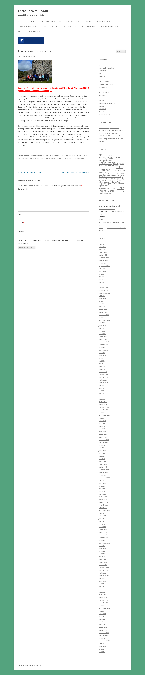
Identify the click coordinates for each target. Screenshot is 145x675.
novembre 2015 (104, 570)
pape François (121, 178)
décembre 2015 (104, 568)
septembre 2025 (104, 266)
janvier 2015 (103, 597)
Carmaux (102, 76)
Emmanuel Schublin (105, 168)
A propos (32, 22)
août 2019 (102, 448)
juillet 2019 (102, 451)
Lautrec (101, 98)
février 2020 (103, 434)
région (102, 183)
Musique (102, 106)
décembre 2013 (104, 633)
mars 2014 (102, 625)
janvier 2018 (103, 500)
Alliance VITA (108, 155)
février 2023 (103, 336)
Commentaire (24, 189)
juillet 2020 (102, 421)
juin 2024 (102, 301)
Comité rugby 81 (104, 82)
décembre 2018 (104, 470)
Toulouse (103, 193)
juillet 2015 (102, 581)
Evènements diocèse (104, 22)
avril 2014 (102, 622)
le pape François (104, 172)
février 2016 (103, 562)
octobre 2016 (103, 540)
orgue (113, 178)
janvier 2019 (103, 467)
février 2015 (103, 595)
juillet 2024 (102, 298)
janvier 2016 (103, 565)
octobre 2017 (103, 508)
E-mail (21, 223)
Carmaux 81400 (81, 155)
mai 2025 (102, 277)
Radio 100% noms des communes (75, 172)
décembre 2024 (104, 288)
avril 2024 (102, 304)
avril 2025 (102, 279)
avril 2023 (102, 331)
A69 (100, 65)
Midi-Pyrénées (104, 177)
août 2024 (102, 296)
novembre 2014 (104, 603)
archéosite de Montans (106, 157)
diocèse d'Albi (103, 165)
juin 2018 (102, 486)
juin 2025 (102, 274)
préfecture (103, 180)
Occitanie (102, 178)
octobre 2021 (103, 380)
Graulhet (102, 95)
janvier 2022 (103, 372)
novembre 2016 (104, 538)
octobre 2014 (103, 606)
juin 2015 (102, 584)
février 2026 (103, 252)
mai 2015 (102, 587)
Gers (124, 168)
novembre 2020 (104, 410)
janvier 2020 (103, 437)
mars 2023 (102, 334)
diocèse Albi (103, 87)
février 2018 (103, 497)
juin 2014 (102, 616)
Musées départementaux (49, 27)
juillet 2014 (102, 614)
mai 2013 (102, 652)
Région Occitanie (104, 186)
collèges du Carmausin (26, 158)
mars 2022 (102, 366)
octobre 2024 (103, 290)
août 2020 (102, 418)
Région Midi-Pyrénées (114, 184)
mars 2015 (102, 592)
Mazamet (102, 101)
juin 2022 (102, 358)
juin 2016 (102, 551)
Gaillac (101, 90)
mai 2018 (102, 489)
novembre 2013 (104, 635)
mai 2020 (102, 426)
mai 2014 (102, 619)
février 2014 (103, 627)
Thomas (101, 222)
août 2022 (102, 353)
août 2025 (102, 269)
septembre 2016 (104, 543)
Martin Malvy (102, 175)
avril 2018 (102, 491)
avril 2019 (102, 459)
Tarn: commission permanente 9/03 (32, 172)
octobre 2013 (103, 638)
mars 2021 (102, 399)
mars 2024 (102, 307)
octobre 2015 (103, 573)
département (113, 165)
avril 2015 (102, 589)
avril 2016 (102, 557)
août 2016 (102, 546)
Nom (20, 214)
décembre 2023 (104, 315)
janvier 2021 (103, 404)
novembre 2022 (104, 345)
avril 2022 (102, 364)
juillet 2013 (102, 646)
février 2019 (103, 464)
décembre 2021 (104, 375)
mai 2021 (102, 394)
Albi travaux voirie (73, 22)
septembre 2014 (104, 608)
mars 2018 (102, 494)
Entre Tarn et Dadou (33, 11)
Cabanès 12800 (70, 155)
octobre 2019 (103, 445)
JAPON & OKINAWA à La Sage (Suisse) (111, 136)
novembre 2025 (104, 260)
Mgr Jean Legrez (119, 175)
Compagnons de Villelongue (44, 158)
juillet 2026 (102, 247)
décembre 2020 (104, 407)
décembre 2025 (104, 258)
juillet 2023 (102, 326)
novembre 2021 (104, 377)
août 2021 (102, 385)
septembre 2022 (104, 350)
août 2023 (102, 323)
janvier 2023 (103, 339)
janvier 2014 (103, 630)
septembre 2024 (104, 293)
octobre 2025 (103, 263)
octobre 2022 (103, 347)
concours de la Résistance (63, 158)
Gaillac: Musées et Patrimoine (50, 22)
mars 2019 (102, 461)
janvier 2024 (103, 312)
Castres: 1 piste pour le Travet (109, 128)
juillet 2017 (102, 516)
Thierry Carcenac (119, 191)
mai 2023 (102, 328)
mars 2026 (102, 249)
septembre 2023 (104, 320)
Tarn (120, 188)
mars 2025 (102, 282)
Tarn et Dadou (106, 190)
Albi (100, 73)
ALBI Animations (35, 32)
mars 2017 (102, 527)
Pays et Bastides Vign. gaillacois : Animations (79, 27)
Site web (21, 232)
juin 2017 (102, 519)
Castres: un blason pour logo (108, 133)
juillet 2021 (102, 388)
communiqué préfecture (107, 162)
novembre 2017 (104, 505)
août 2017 (102, 513)
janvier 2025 (103, 285)
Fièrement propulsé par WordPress (29, 665)
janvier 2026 (103, 255)
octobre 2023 (103, 317)
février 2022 (103, 369)
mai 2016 (102, 554)
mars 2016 (102, 559)
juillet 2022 (102, 355)
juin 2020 (102, 423)
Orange (101, 111)
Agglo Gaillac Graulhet (106, 68)
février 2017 (103, 529)
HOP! (111, 170)
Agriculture (102, 71)
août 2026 (102, 244)
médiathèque (119, 177)
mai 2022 (102, 361)
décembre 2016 (104, 535)
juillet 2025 (102, 271)
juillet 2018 (102, 483)
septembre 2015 (104, 576)
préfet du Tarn (115, 182)
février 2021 (103, 402)
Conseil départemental (105, 164)
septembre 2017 (104, 510)
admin (101, 228)
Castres (101, 79)
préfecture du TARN (114, 180)
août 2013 (102, 644)
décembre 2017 (104, 502)
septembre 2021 (104, 383)
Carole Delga (103, 159)
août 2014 (102, 611)
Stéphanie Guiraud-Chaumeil (108, 189)
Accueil (21, 22)
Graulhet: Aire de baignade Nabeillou (111, 130)
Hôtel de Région (119, 170)
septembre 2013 (104, 641)
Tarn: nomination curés (109, 27)
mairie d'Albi (120, 174)
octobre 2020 (103, 413)
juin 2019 (102, 453)
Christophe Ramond (105, 161)
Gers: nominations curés (27, 27)
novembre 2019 (104, 442)
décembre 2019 (104, 440)
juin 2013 (102, 649)
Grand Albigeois (104, 92)
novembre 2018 (104, 472)
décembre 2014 (104, 600)
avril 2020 (102, 429)
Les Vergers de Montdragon (107, 174)
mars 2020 (102, 432)
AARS (62, 155)
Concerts (88, 22)
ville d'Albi (110, 193)
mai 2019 (102, 456)
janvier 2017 (103, 532)
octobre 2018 (103, 475)
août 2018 (102, 481)
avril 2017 (102, 524)
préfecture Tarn (104, 182)
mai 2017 (102, 521)
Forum (113, 168)
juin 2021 (102, 391)
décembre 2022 (104, 342)
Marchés (21, 32)
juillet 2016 (102, 548)
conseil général (118, 164)
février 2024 (103, 309)
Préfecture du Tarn (105, 114)
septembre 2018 (104, 478)
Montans (112, 177)
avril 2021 (102, 396)
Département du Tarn (106, 84)
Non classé (44, 155)
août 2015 (102, 578)
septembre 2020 (104, 415)
